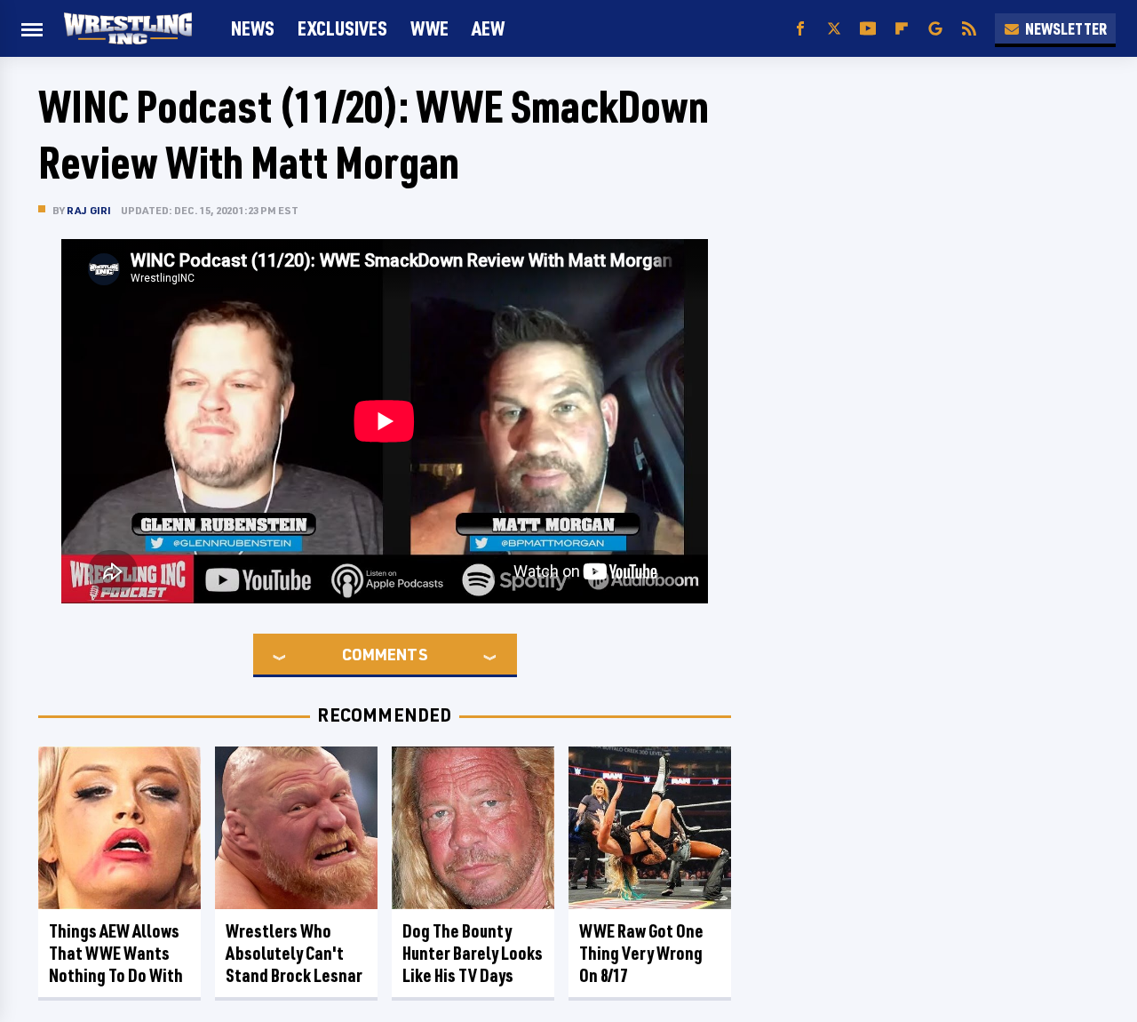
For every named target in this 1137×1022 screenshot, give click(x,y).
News (252, 28)
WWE (429, 28)
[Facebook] (800, 28)
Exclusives (342, 28)
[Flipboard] (902, 28)
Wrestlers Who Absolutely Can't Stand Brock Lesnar (294, 953)
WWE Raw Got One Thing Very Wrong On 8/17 (641, 953)
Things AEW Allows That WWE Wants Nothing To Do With (116, 953)
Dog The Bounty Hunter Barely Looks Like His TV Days (472, 953)
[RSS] (969, 28)
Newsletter (1066, 28)
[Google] (935, 28)
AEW (488, 28)
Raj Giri (89, 210)
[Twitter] (834, 28)
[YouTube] (868, 28)
